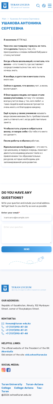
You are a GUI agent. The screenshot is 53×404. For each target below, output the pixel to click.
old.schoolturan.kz (36, 354)
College (6, 388)
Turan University (11, 384)
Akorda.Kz (7, 351)
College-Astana (24, 388)
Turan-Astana (34, 384)
